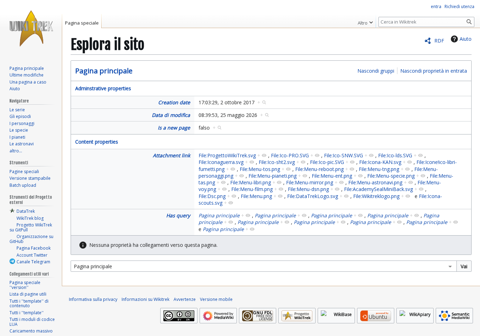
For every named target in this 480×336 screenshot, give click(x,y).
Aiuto (466, 38)
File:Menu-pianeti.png (272, 175)
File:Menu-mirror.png (309, 182)
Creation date (174, 102)
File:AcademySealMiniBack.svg (378, 189)
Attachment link (171, 155)
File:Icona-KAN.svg (380, 162)
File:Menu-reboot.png (319, 169)
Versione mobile (216, 299)
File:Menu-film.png (252, 189)
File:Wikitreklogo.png (376, 196)
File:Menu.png (256, 196)
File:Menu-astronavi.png (375, 182)
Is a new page (174, 127)
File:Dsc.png (212, 196)
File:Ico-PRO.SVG (290, 155)
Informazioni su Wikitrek (145, 299)
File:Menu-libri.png (250, 182)
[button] (365, 21)
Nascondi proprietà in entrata (433, 70)
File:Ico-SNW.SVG (343, 155)
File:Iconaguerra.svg (221, 162)
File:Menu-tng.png (379, 169)
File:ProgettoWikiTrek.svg (227, 155)
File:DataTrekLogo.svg (312, 196)
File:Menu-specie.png (391, 175)
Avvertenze (185, 299)
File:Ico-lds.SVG (395, 155)
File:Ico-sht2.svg (277, 162)
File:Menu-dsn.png (308, 189)
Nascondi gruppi (375, 70)
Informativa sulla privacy (93, 299)
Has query (178, 215)
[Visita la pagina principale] (31, 28)
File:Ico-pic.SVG (327, 162)
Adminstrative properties (103, 88)
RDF (439, 40)
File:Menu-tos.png (260, 169)
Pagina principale (103, 70)
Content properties (96, 141)
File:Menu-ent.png (332, 175)
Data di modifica (171, 115)
